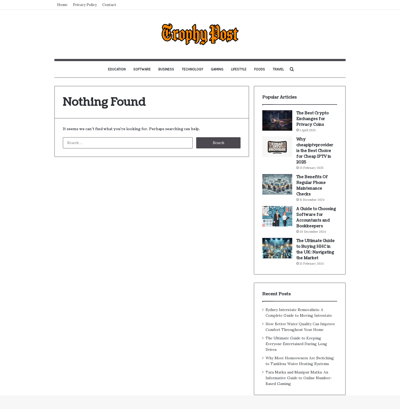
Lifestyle (239, 69)
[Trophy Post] (200, 34)
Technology (192, 69)
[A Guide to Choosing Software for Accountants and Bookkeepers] (277, 216)
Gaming (217, 69)
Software (142, 69)
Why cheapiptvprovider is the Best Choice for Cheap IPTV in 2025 (314, 151)
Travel (278, 69)
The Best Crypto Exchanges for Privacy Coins (312, 119)
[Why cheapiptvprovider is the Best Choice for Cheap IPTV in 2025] (277, 146)
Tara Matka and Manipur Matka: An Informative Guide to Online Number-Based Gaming (299, 378)
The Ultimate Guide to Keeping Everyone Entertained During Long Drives (296, 344)
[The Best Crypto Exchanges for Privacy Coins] (277, 120)
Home (62, 4)
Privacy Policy (85, 4)
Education (117, 69)
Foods (259, 69)
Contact (109, 4)
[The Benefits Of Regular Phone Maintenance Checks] (277, 184)
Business (166, 69)
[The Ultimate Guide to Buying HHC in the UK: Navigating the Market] (277, 248)
